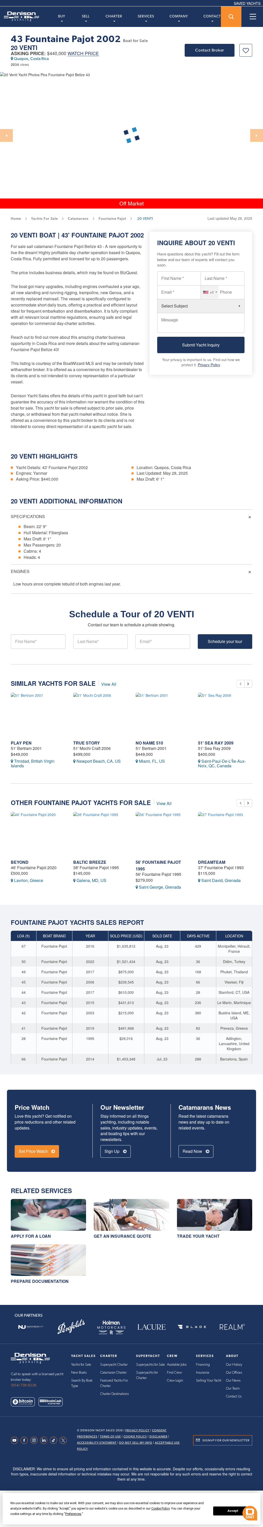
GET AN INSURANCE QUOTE (122, 1236)
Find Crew (174, 1372)
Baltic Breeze (89, 862)
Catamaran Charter (113, 1372)
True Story (86, 743)
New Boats (79, 1372)
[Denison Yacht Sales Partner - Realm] (232, 1327)
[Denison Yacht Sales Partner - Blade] (192, 1327)
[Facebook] (25, 1440)
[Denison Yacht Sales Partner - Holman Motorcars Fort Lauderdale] (111, 1327)
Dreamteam (211, 862)
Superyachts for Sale (150, 1364)
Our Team (233, 1388)
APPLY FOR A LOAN (31, 1236)
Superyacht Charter (114, 1364)
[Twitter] (64, 1440)
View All (108, 684)
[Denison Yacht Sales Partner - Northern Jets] (31, 1327)
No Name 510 (149, 743)
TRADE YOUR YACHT (198, 1236)
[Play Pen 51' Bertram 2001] (38, 714)
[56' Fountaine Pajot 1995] (163, 833)
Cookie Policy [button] (160, 1508)
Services (146, 16)
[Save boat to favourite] (245, 50)
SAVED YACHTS (247, 3)
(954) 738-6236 (23, 1385)
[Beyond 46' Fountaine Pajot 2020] (38, 833)
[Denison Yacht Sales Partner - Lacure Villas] (152, 1327)
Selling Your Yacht (208, 1380)
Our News (233, 1380)
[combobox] (210, 292)
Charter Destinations (114, 1394)
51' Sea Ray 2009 (215, 743)
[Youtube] (16, 1440)
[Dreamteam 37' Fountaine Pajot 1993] (225, 833)
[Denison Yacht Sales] (30, 1357)
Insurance (202, 1372)
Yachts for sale (44, 218)
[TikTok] (55, 1440)
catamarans (78, 218)
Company (179, 16)
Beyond (20, 862)
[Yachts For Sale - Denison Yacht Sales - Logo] (19, 16)
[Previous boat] (240, 684)
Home (16, 218)
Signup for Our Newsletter (225, 1440)
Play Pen (21, 743)
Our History (234, 1364)
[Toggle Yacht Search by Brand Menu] (231, 16)
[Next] (256, 135)
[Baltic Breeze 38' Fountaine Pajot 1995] (100, 833)
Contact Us (233, 1396)
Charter (114, 16)
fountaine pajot (112, 218)
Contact (212, 16)
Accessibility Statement (97, 1442)
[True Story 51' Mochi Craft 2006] (100, 714)
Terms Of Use (110, 1436)
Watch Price (83, 53)
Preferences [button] (73, 1514)
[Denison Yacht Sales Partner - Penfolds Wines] (71, 1327)
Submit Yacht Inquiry (201, 345)
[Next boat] (248, 684)
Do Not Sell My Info (135, 1442)
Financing (203, 1364)
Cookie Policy (135, 1436)
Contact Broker (209, 50)
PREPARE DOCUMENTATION (40, 1281)
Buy (61, 16)
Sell (86, 16)
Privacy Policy (209, 364)
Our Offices (234, 1372)
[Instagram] (35, 1440)
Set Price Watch (34, 1151)
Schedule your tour (225, 641)
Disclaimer (158, 1436)
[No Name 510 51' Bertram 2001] (163, 714)
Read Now (193, 1151)
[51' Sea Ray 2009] (225, 714)
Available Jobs (176, 1364)
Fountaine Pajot (100, 235)
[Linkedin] (45, 1440)
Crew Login (175, 1380)
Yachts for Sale (81, 1364)
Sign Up (112, 1151)
